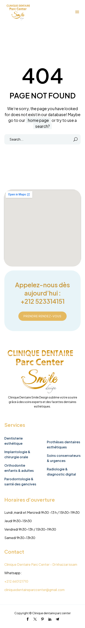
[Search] (75, 139)
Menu (77, 12)
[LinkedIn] (50, 619)
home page (38, 120)
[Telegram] (57, 619)
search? (42, 126)
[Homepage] (19, 12)
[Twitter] (35, 619)
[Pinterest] (42, 619)
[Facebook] (27, 619)
